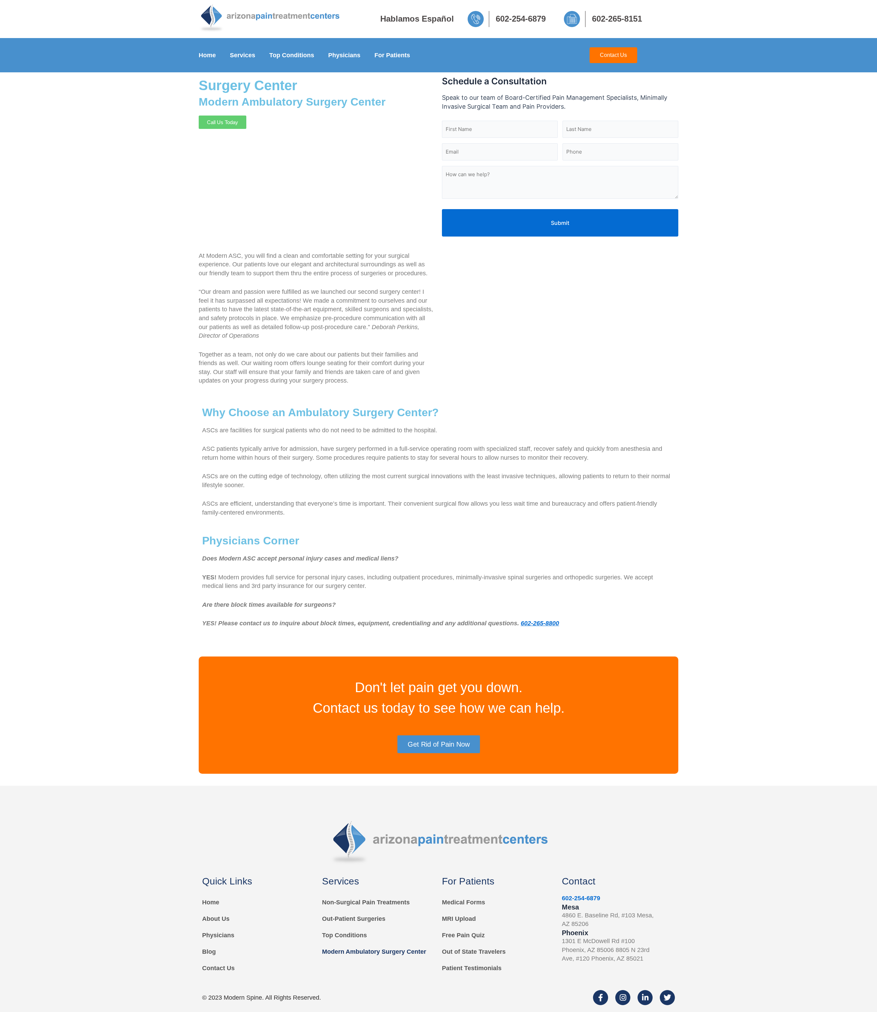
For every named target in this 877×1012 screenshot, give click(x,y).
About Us (216, 918)
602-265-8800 (540, 623)
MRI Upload (459, 918)
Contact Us (218, 968)
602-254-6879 (521, 18)
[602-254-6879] (478, 19)
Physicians (344, 55)
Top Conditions (291, 55)
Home (207, 55)
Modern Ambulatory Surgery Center (374, 951)
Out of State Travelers (474, 951)
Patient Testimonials (472, 968)
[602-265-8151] (574, 19)
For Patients (392, 55)
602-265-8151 (617, 18)
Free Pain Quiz (463, 935)
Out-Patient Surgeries (353, 918)
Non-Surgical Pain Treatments (366, 902)
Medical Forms (463, 902)
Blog (209, 951)
